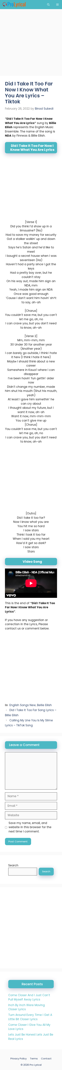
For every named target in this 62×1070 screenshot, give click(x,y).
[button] (48, 4)
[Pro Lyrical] (14, 4)
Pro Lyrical (35, 1065)
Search (13, 865)
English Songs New (22, 705)
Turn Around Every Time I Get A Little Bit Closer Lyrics (30, 1017)
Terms (34, 1058)
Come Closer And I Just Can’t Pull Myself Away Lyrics (29, 997)
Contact (46, 1058)
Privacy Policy (18, 1058)
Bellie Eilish (44, 705)
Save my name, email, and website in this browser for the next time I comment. (30, 827)
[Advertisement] (31, 43)
